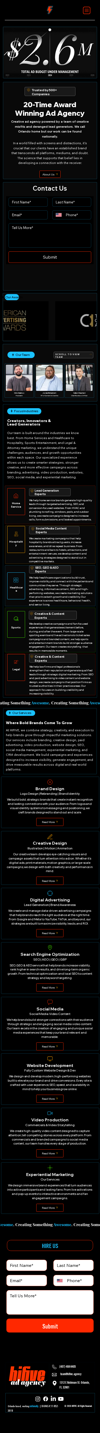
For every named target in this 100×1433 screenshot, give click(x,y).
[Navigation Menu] (87, 10)
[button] (86, 71)
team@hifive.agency (70, 1373)
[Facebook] (45, 1399)
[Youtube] (61, 1399)
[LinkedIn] (53, 1399)
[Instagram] (38, 1399)
